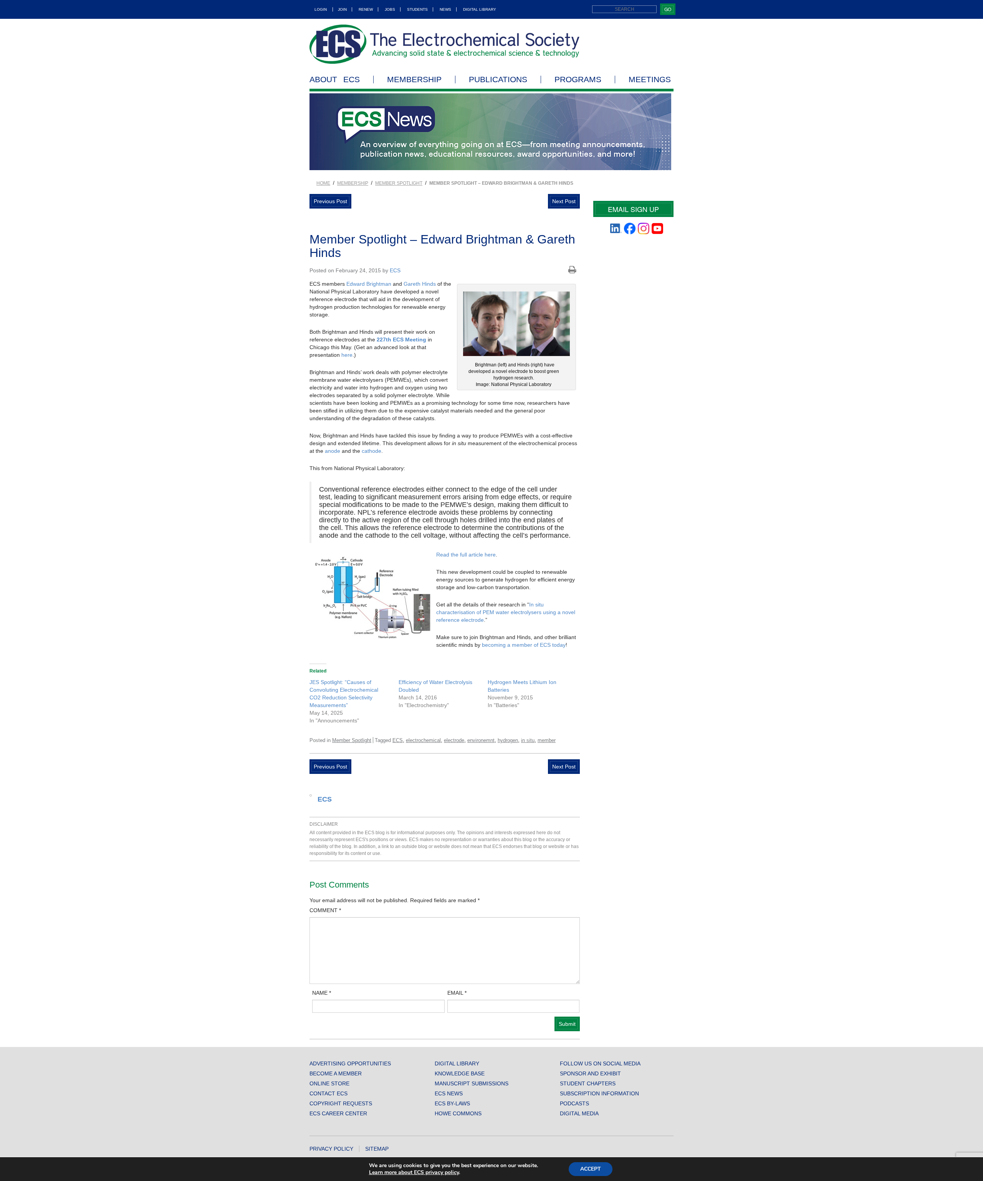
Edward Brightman (368, 284)
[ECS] (444, 44)
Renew (366, 9)
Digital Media (579, 1113)
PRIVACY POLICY (331, 1149)
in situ (528, 740)
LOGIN (320, 9)
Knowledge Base (460, 1073)
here (346, 355)
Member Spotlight (398, 183)
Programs (577, 79)
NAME (321, 993)
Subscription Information (599, 1093)
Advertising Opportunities (350, 1063)
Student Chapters (588, 1083)
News (445, 9)
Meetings (650, 79)
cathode (371, 451)
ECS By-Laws (452, 1103)
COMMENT (325, 910)
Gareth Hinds (420, 284)
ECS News (449, 1093)
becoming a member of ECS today (524, 645)
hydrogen (508, 740)
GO (667, 9)
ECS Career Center (338, 1113)
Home (323, 183)
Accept (590, 1169)
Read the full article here (466, 555)
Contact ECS (328, 1093)
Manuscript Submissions (471, 1083)
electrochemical (423, 740)
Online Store (329, 1083)
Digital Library (479, 9)
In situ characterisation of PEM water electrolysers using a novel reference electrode (505, 612)
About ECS (334, 79)
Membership (414, 79)
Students (417, 9)
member (547, 740)
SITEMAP (377, 1149)
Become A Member (335, 1073)
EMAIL (457, 993)
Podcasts (574, 1103)
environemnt (481, 740)
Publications (498, 79)
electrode (454, 740)
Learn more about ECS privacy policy (414, 1172)
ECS (395, 270)
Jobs (390, 9)
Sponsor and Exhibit (590, 1073)
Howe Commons (458, 1113)
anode (332, 451)
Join (342, 9)
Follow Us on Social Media (600, 1063)
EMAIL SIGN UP (633, 209)
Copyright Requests (340, 1103)
